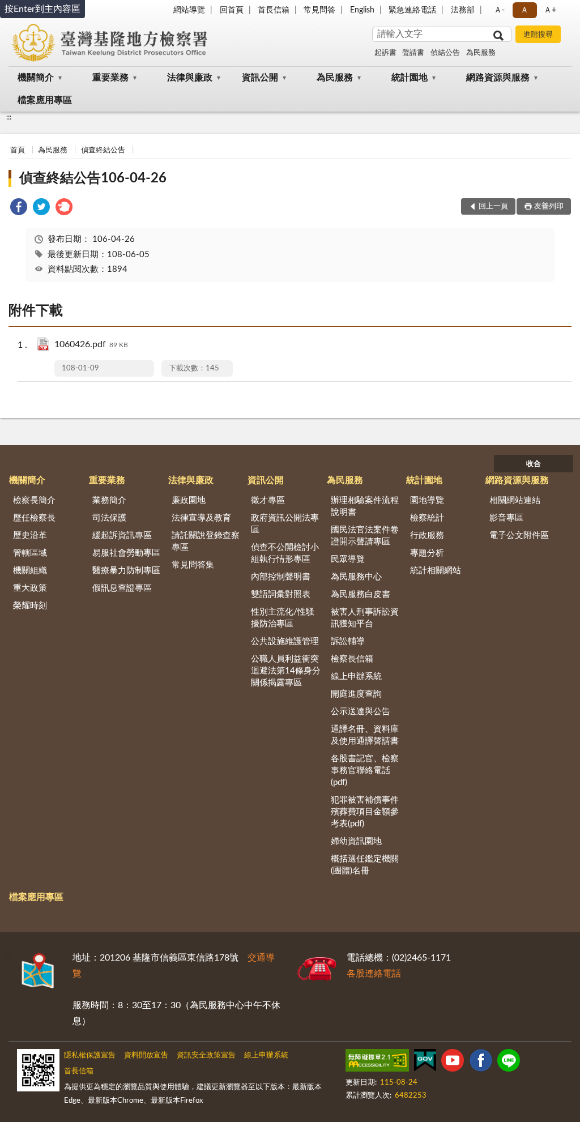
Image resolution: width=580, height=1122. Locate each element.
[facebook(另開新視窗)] (481, 1062)
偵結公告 (445, 53)
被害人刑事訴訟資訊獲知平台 (365, 618)
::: (8, 117)
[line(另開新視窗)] (508, 1062)
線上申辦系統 (356, 676)
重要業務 (110, 77)
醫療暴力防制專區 (126, 570)
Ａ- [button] (499, 10)
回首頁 (232, 10)
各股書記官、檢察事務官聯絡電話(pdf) (365, 770)
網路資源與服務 (498, 77)
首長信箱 (273, 10)
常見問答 (319, 10)
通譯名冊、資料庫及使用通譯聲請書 (365, 735)
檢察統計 (427, 518)
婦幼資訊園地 (356, 841)
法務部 (463, 10)
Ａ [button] (524, 10)
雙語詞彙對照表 (280, 594)
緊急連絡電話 (412, 10)
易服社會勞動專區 (126, 553)
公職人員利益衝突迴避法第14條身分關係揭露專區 (286, 671)
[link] (18, 208)
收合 (533, 464)
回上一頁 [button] (493, 206)
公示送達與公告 (360, 711)
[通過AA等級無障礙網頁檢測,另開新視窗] (377, 1062)
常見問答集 (193, 565)
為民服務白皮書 (360, 594)
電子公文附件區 (519, 535)
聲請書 (413, 53)
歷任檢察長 (34, 518)
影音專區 (506, 518)
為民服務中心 (356, 577)
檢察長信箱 (352, 659)
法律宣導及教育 (201, 518)
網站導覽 (189, 10)
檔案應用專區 (45, 100)
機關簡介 (36, 77)
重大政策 (30, 588)
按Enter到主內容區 (42, 9)
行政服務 (427, 535)
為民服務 (481, 53)
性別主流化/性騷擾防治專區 (282, 618)
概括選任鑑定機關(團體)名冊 (365, 865)
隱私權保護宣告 (90, 1055)
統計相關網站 (435, 570)
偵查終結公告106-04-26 (93, 178)
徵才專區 (268, 500)
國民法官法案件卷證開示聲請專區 (365, 536)
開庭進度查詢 (356, 694)
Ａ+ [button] (550, 10)
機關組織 (30, 570)
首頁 (17, 150)
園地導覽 (427, 500)
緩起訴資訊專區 (122, 535)
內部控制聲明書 (280, 577)
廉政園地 (189, 500)
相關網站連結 (514, 500)
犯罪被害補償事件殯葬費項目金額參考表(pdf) (365, 812)
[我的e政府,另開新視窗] (425, 1062)
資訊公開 (260, 77)
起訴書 (385, 53)
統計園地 (409, 77)
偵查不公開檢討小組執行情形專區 (285, 553)
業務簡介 (109, 500)
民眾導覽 (348, 559)
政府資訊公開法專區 (285, 524)
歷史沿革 (30, 535)
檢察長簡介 (34, 500)
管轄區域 (30, 553)
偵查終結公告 (103, 150)
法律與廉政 (189, 77)
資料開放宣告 (146, 1055)
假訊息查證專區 (122, 588)
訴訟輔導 (348, 641)
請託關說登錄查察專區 (206, 541)
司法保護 (109, 518)
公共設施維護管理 (285, 641)
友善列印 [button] (549, 206)
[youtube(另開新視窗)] (452, 1062)
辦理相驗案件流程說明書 (365, 506)
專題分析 (427, 553)
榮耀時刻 (30, 605)
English (362, 10)
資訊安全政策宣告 (206, 1055)
